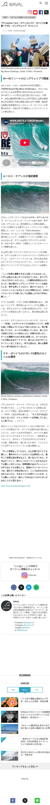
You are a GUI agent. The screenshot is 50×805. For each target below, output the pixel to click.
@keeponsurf (28, 623)
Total (36, 690)
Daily (13, 690)
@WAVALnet (22, 630)
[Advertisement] (25, 525)
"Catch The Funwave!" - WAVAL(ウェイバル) (25, 558)
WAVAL (10, 31)
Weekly (24, 690)
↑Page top (24, 779)
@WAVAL (26, 628)
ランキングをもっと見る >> (25, 766)
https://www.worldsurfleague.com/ (15, 486)
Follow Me (31, 575)
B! (29, 587)
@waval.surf (29, 625)
